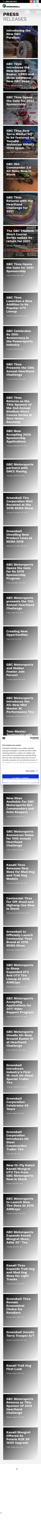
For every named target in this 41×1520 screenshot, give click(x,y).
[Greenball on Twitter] (34, 1)
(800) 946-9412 (11, 1)
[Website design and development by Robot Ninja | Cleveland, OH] (20, 1514)
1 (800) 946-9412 (22, 1495)
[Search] (37, 1)
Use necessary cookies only (20, 782)
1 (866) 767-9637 (22, 1505)
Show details (30, 771)
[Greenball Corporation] (11, 7)
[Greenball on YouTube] (31, 1)
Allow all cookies (21, 777)
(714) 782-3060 (22, 1485)
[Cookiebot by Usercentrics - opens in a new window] (30, 738)
